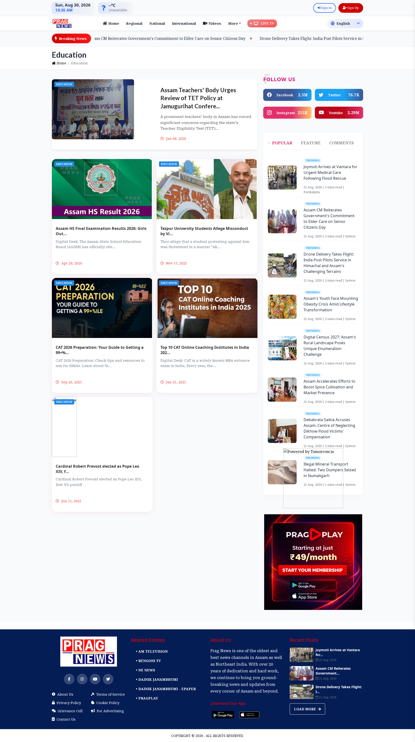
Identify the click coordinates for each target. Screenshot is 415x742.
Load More (305, 709)
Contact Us (66, 719)
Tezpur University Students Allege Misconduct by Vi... (204, 231)
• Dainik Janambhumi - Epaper (166, 689)
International (184, 23)
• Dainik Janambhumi (157, 679)
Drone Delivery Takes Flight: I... (339, 689)
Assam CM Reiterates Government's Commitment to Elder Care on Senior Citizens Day (139, 38)
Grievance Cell (70, 710)
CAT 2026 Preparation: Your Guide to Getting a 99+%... (100, 350)
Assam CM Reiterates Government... (333, 670)
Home (113, 23)
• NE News (145, 670)
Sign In (326, 8)
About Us (65, 694)
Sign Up (353, 8)
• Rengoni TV (148, 660)
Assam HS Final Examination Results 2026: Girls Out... (101, 231)
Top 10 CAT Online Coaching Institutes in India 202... (204, 350)
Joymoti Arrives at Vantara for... (338, 652)
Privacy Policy (69, 702)
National (157, 23)
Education (64, 84)
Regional (134, 23)
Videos (214, 23)
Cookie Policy (107, 702)
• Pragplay (147, 698)
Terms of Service (110, 694)
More (233, 23)
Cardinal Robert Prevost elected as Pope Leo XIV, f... (97, 469)
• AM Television (152, 651)
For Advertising (110, 710)
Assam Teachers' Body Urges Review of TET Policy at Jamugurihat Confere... (198, 98)
